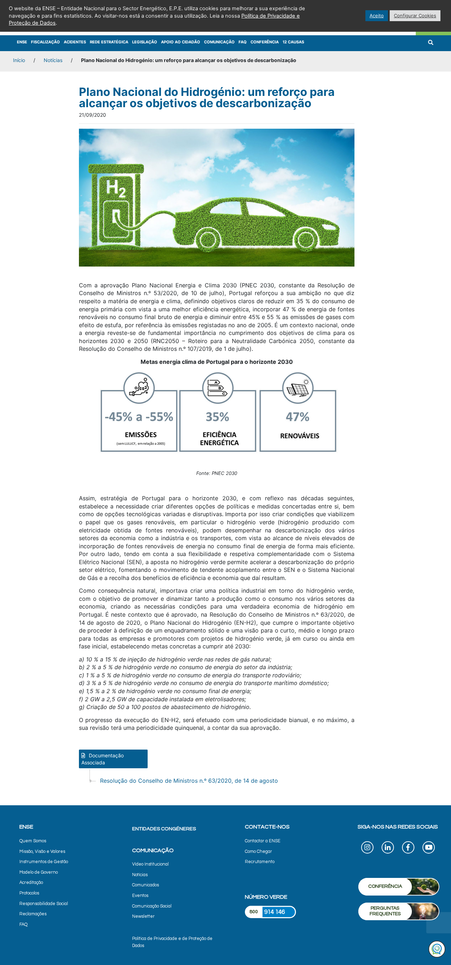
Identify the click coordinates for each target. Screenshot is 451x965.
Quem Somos (32, 841)
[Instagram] (367, 848)
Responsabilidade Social (43, 904)
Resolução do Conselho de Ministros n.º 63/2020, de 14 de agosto (189, 780)
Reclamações (33, 914)
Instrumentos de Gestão (43, 862)
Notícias (53, 60)
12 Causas (293, 41)
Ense (22, 41)
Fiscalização (45, 41)
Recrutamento (259, 862)
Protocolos (29, 893)
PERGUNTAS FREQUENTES (385, 911)
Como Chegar (258, 851)
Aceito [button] (377, 15)
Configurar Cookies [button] (415, 15)
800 (253, 911)
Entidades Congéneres (164, 828)
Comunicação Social (152, 906)
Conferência (265, 41)
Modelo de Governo (38, 872)
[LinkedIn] (388, 848)
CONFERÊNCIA (385, 886)
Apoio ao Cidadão (180, 41)
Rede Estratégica (109, 41)
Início (19, 60)
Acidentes (75, 41)
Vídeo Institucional (150, 864)
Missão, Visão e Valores (42, 851)
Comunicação (219, 41)
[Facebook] (408, 848)
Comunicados (145, 885)
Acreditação (31, 882)
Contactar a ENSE (262, 841)
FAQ (243, 41)
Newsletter (143, 916)
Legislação (144, 41)
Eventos (140, 895)
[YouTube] (428, 848)
